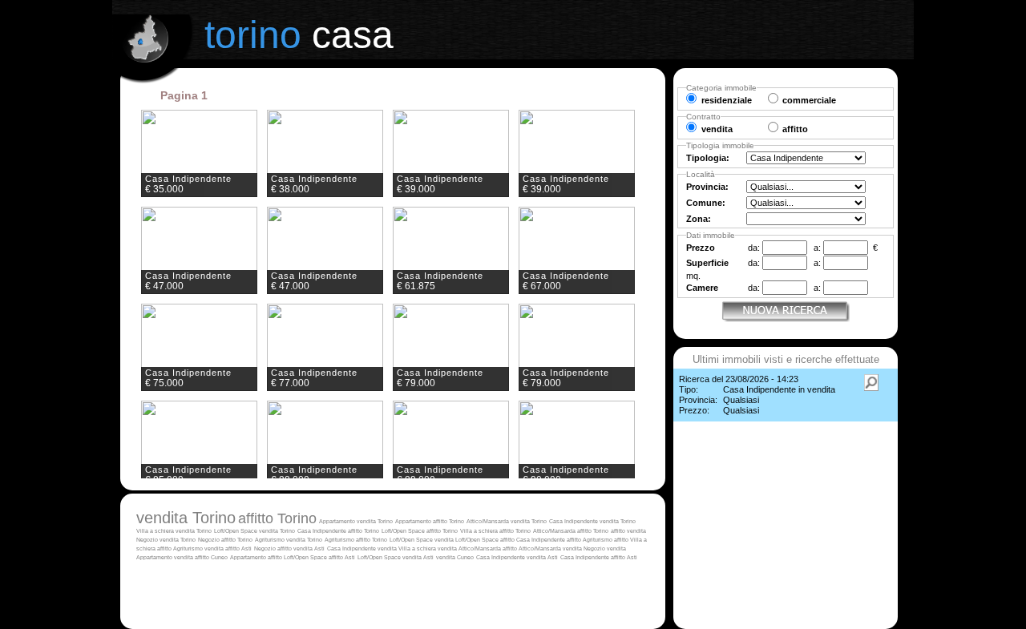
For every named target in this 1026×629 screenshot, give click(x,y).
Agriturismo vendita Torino (288, 539)
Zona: (698, 219)
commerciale (809, 100)
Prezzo (700, 247)
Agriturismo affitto (606, 539)
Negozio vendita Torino (166, 539)
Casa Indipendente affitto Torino (338, 531)
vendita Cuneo (455, 557)
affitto (619, 531)
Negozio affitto (273, 548)
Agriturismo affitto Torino (356, 539)
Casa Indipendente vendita (362, 548)
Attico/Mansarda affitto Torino (570, 531)
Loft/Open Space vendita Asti (395, 557)
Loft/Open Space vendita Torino (254, 531)
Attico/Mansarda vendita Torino (507, 521)
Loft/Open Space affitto (485, 539)
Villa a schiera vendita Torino (174, 531)
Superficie (707, 263)
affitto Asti (238, 548)
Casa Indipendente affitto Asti (598, 557)
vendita (636, 531)
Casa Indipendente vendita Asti (517, 557)
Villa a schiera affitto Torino (495, 531)
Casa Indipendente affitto (549, 539)
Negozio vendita (605, 548)
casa (299, 35)
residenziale (726, 100)
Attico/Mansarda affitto (488, 548)
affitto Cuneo (211, 557)
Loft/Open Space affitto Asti (319, 557)
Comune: (705, 203)
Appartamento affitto (257, 557)
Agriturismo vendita (199, 548)
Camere (702, 287)
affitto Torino (277, 518)
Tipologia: (707, 158)
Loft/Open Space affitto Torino (420, 531)
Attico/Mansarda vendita (551, 548)
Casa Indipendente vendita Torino (592, 521)
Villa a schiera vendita (428, 548)
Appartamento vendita (165, 557)
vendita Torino (186, 517)
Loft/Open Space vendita (422, 539)
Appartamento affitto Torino (429, 521)
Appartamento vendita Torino (356, 521)
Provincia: (707, 187)
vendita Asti (309, 548)
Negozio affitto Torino (225, 539)
